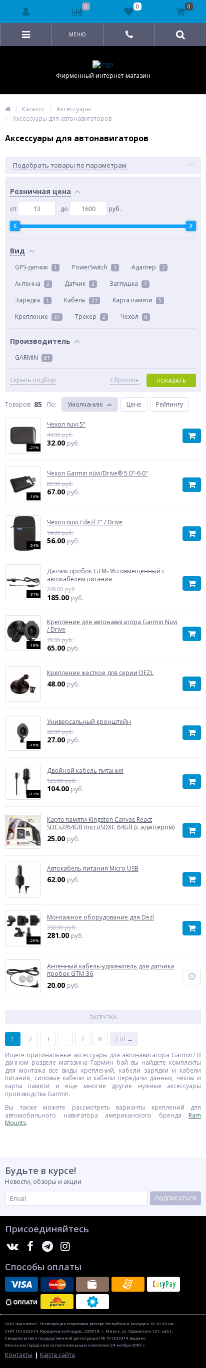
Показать (171, 380)
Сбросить (124, 380)
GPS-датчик (36, 267)
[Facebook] (30, 1246)
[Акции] (7, 109)
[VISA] (21, 1284)
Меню (77, 34)
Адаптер (148, 267)
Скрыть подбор (33, 380)
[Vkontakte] (12, 1246)
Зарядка (32, 300)
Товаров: (18, 404)
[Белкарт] (92, 1301)
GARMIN (32, 357)
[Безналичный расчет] (128, 1284)
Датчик (79, 283)
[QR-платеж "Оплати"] (21, 1301)
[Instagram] (65, 1246)
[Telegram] (47, 1246)
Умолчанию (85, 404)
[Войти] (26, 11)
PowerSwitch (94, 267)
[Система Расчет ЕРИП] (57, 1301)
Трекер (90, 316)
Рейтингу (169, 404)
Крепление (37, 316)
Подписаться (175, 1198)
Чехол (134, 316)
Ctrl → (124, 1039)
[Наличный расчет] (92, 1284)
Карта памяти (137, 300)
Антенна (32, 283)
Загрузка (103, 1017)
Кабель (81, 300)
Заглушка (128, 283)
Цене (134, 404)
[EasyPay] (163, 1284)
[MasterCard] (57, 1284)
